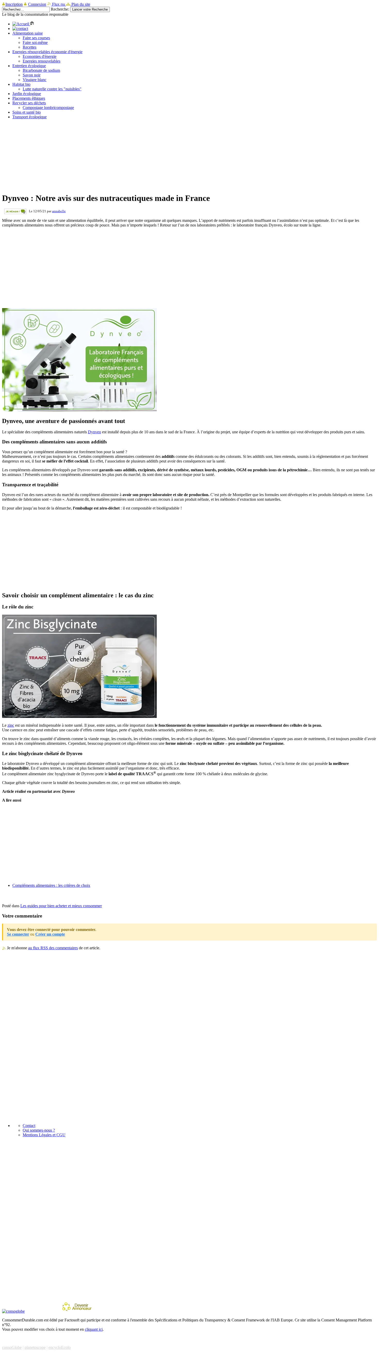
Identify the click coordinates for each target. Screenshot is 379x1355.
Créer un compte (50, 934)
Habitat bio (21, 84)
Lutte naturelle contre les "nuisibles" (52, 89)
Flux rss (58, 4)
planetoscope (35, 1347)
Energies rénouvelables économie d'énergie (47, 52)
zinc (10, 725)
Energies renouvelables (41, 61)
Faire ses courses (36, 38)
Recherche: (60, 9)
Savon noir (31, 75)
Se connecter (18, 934)
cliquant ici (94, 1329)
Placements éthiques (28, 98)
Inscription (14, 4)
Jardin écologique (26, 93)
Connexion (37, 4)
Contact (29, 1125)
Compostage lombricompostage (48, 107)
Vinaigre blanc (34, 79)
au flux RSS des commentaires (53, 948)
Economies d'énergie (39, 56)
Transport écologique (29, 117)
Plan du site (80, 4)
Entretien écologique (29, 66)
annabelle (59, 211)
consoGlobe (12, 1347)
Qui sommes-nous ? (39, 1130)
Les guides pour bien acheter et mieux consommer (61, 906)
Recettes (29, 47)
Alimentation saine (27, 33)
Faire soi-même (35, 42)
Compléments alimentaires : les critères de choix (51, 885)
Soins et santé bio (26, 112)
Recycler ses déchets (29, 103)
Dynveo (94, 432)
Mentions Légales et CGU (44, 1135)
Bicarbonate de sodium (41, 70)
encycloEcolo (59, 1347)
